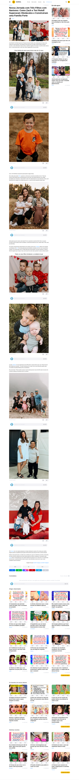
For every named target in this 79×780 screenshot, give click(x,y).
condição (37, 246)
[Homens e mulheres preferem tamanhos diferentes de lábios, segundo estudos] (18, 710)
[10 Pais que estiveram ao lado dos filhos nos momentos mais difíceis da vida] (39, 690)
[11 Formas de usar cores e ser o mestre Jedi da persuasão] (18, 757)
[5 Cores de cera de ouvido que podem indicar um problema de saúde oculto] (61, 690)
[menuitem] (28, 2)
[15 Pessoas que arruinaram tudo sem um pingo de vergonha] (39, 640)
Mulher (10, 652)
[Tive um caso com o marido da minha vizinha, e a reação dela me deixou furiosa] (61, 660)
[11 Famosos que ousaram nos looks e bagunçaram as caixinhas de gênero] (61, 757)
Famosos (53, 652)
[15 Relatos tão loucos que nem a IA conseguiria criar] (61, 33)
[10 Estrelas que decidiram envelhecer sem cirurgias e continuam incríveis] (61, 640)
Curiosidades (54, 63)
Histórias (10, 608)
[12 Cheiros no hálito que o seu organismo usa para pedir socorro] (18, 660)
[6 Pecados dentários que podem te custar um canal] (39, 757)
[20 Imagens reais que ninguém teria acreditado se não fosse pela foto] (61, 13)
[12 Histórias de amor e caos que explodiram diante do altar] (61, 737)
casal (10, 557)
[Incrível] (16, 1)
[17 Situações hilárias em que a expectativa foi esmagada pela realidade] (61, 51)
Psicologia (32, 722)
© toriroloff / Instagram (12, 102)
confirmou (14, 364)
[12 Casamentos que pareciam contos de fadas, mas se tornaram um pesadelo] (18, 596)
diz (17, 248)
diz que (12, 551)
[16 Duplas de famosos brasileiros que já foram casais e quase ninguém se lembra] (18, 690)
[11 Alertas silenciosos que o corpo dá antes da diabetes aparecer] (39, 596)
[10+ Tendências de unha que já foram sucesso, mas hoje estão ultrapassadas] (18, 640)
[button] (15, 567)
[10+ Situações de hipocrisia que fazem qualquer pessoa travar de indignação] (39, 710)
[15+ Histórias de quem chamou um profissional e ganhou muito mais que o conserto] (39, 660)
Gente (53, 25)
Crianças (10, 5)
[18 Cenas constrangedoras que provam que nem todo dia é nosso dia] (39, 737)
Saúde (31, 607)
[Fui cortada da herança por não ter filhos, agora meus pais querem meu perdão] (18, 737)
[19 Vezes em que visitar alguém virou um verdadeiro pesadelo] (18, 616)
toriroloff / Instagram (37, 562)
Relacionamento (54, 672)
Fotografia (53, 723)
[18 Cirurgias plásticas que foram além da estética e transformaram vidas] (61, 616)
